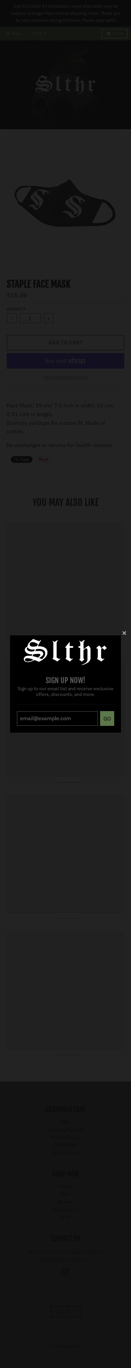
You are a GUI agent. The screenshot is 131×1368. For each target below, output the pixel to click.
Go (107, 718)
